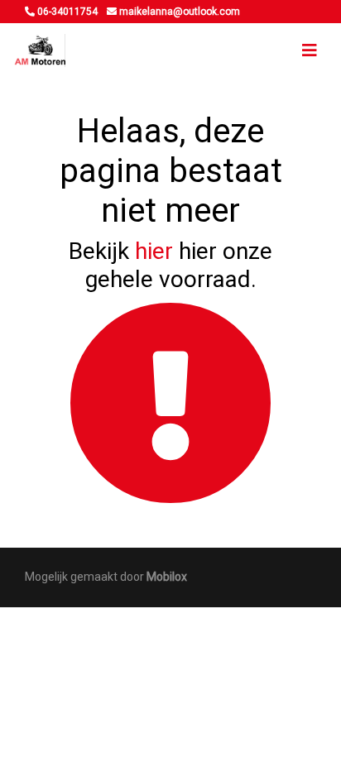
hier (154, 251)
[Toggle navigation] (309, 50)
